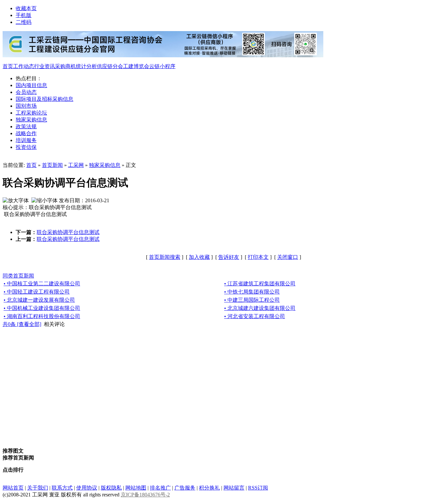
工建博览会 (136, 66)
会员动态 (26, 92)
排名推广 (160, 488)
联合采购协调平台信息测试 (68, 232)
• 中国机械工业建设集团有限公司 (42, 308)
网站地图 (135, 488)
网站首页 (13, 488)
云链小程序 (162, 66)
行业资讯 (44, 66)
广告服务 (184, 488)
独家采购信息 (31, 119)
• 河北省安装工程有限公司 (254, 316)
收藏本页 (26, 8)
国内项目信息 (31, 85)
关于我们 (37, 488)
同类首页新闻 (18, 275)
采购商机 (65, 66)
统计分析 (86, 66)
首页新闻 (52, 165)
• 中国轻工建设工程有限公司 (37, 292)
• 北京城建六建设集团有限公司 (259, 308)
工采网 (76, 165)
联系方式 (62, 488)
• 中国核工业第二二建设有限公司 (42, 283)
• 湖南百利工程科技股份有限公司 (42, 316)
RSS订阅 (258, 488)
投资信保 (26, 147)
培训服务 (26, 140)
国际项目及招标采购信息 (44, 99)
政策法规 (26, 126)
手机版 (23, 15)
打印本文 (258, 257)
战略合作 (26, 133)
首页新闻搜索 (164, 257)
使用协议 (86, 488)
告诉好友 (228, 257)
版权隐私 (111, 488)
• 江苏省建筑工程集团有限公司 (259, 283)
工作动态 (23, 66)
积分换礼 (209, 488)
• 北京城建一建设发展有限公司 (39, 300)
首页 (8, 66)
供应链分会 (110, 66)
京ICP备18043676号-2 (145, 494)
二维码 (23, 22)
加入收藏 (199, 257)
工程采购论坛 (31, 113)
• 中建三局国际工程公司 (252, 300)
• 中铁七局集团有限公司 (252, 292)
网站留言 (234, 488)
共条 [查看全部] (22, 324)
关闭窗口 (287, 257)
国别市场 (26, 106)
